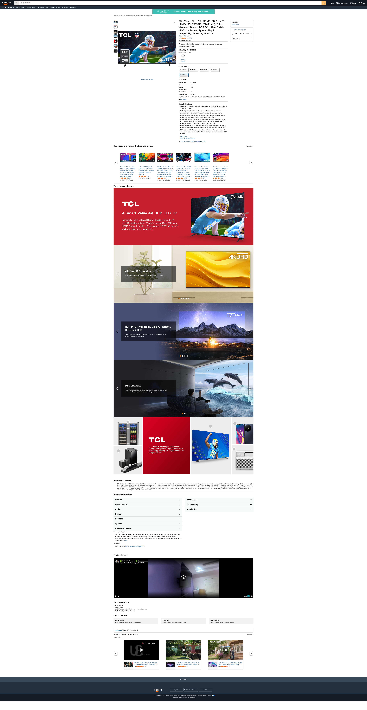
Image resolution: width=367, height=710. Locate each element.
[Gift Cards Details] (43, 7)
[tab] (179, 298)
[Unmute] (252, 596)
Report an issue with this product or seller (193, 141)
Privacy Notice (169, 695)
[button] (4, 7)
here (125, 540)
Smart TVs (149, 15)
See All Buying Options (242, 33)
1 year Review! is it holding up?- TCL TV (132, 563)
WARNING (118, 630)
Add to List (236, 39)
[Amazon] (7, 2)
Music (58, 7)
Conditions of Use (159, 695)
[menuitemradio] (248, 596)
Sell (46, 7)
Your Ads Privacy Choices (204, 695)
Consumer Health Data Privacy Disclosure (185, 695)
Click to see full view (147, 79)
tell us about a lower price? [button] (134, 546)
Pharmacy (65, 7)
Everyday (73, 7)
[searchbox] (170, 3)
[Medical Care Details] (34, 7)
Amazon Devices (135, 15)
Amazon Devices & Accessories (122, 15)
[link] (128, 171)
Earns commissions (143, 561)
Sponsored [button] (116, 637)
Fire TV (143, 15)
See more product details (187, 138)
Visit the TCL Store (184, 36)
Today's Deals (20, 7)
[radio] (115, 22)
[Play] (115, 596)
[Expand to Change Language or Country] (333, 3)
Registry (52, 7)
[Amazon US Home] (158, 691)
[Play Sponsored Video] (141, 650)
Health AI (11, 7)
